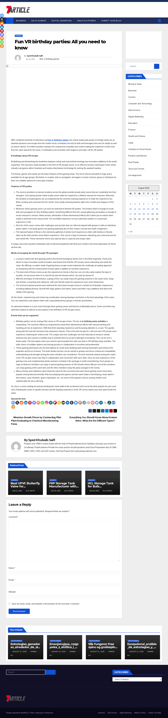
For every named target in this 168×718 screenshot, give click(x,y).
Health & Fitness (86, 21)
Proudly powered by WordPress (17, 713)
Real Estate (133, 162)
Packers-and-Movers (137, 156)
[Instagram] (46, 403)
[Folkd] (67, 403)
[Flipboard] (55, 403)
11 (135, 209)
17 (130, 214)
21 (148, 214)
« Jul (130, 231)
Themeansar (48, 713)
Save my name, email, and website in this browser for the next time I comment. (45, 604)
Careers (131, 97)
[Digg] (101, 403)
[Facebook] (13, 403)
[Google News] (113, 403)
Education (132, 123)
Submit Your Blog (111, 21)
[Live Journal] (105, 403)
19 (139, 214)
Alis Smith (30, 491)
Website (12, 592)
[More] (13, 407)
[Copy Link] (59, 403)
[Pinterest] (30, 403)
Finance (132, 130)
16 (157, 209)
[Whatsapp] (42, 403)
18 (135, 214)
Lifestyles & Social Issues (139, 149)
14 (148, 209)
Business (21, 21)
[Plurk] (80, 403)
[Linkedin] (26, 403)
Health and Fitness (136, 136)
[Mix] (38, 403)
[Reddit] (21, 403)
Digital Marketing (62, 21)
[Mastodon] (34, 403)
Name (12, 568)
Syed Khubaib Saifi (35, 56)
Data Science (38, 21)
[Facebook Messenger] (76, 403)
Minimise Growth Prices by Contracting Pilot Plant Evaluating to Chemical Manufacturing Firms (36, 420)
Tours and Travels (136, 169)
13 (144, 209)
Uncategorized (134, 175)
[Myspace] (63, 403)
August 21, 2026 (19, 651)
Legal (130, 143)
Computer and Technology (140, 104)
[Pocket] (92, 403)
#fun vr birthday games (49, 59)
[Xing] (51, 403)
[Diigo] (84, 403)
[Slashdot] (109, 403)
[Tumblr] (72, 403)
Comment (13, 517)
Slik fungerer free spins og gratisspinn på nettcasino (102, 647)
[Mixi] (88, 403)
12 (139, 209)
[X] (17, 403)
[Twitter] (97, 403)
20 (144, 214)
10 (130, 209)
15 (153, 209)
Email (12, 580)
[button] (155, 21)
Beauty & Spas (135, 84)
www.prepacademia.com (86, 451)
